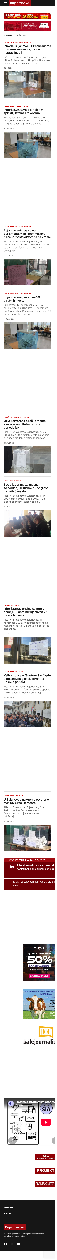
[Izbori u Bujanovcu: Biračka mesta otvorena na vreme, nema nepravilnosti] (27, 84)
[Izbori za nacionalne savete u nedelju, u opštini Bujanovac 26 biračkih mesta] (27, 650)
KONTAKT (8, 1213)
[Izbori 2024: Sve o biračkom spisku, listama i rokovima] (27, 145)
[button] (5, 3)
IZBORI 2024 (9, 42)
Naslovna (8, 35)
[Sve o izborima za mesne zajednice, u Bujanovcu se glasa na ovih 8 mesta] (27, 523)
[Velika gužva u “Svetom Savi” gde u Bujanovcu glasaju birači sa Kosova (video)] (27, 714)
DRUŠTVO (8, 417)
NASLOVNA (19, 42)
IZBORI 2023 (9, 227)
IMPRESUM (8, 1207)
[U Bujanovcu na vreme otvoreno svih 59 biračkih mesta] (27, 838)
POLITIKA (27, 42)
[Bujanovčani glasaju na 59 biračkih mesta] (27, 335)
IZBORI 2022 (9, 672)
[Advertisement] (28, 187)
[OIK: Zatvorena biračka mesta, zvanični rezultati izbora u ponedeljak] (27, 459)
